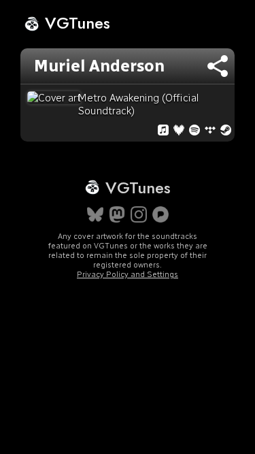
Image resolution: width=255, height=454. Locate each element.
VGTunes (75, 23)
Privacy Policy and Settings (127, 274)
